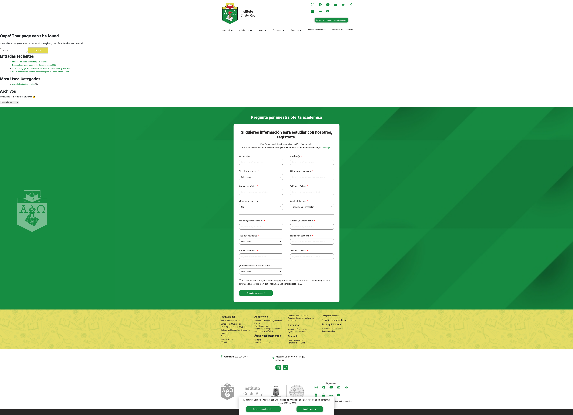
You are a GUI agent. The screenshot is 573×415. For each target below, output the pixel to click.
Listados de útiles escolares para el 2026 (29, 62)
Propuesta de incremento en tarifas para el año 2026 (34, 65)
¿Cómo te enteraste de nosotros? (254, 265)
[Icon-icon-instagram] (312, 4)
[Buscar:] (14, 50)
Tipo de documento (248, 171)
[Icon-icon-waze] (285, 367)
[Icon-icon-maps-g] (278, 367)
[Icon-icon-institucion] (343, 4)
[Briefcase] (327, 11)
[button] (226, 30)
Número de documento (301, 171)
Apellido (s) (295, 156)
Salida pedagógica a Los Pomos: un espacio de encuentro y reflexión (41, 68)
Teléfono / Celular (298, 186)
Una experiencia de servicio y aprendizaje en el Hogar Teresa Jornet (40, 72)
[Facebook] (320, 4)
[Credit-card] (320, 11)
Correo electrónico (248, 186)
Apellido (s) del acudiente (302, 220)
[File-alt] (350, 4)
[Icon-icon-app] (312, 11)
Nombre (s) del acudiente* (251, 220)
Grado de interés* (298, 201)
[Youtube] (327, 4)
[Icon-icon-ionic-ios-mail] (335, 4)
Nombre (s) (244, 156)
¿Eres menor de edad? (249, 201)
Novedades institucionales (23, 84)
